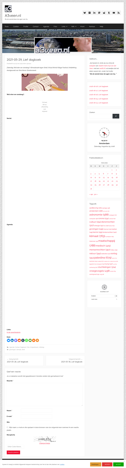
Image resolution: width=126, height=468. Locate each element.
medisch (103, 245)
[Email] (30, 340)
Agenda (46, 26)
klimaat (19, 349)
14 (108, 177)
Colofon (16, 26)
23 (117, 181)
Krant (82, 26)
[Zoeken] (116, 116)
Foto (55, 26)
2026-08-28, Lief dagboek (98, 86)
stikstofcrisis (114, 261)
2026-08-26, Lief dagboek (98, 95)
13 (104, 177)
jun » (96, 194)
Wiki (72, 26)
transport (100, 264)
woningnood (94, 274)
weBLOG (103, 68)
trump (109, 264)
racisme (93, 261)
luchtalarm (109, 236)
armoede (106, 211)
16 (117, 177)
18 (95, 181)
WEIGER (107, 464)
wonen (113, 271)
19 (99, 181)
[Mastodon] (15, 340)
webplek (92, 66)
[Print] (33, 340)
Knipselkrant (34, 347)
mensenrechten (99, 249)
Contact (36, 26)
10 (91, 177)
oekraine (105, 254)
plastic (114, 258)
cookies (62, 464)
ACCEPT (118, 464)
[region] (63, 464)
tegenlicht (93, 264)
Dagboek (23, 347)
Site (8, 422)
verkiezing (93, 267)
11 (95, 177)
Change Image (44, 443)
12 (99, 177)
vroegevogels (99, 271)
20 (104, 181)
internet (108, 229)
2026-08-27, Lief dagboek (98, 90)
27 (104, 185)
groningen (12, 349)
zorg (102, 274)
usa (115, 264)
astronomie (99, 214)
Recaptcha (11, 435)
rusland (101, 261)
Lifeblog (41, 347)
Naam (9, 410)
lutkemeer (93, 241)
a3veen (28, 63)
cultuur (95, 222)
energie (99, 226)
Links (63, 26)
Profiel (25, 26)
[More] (37, 340)
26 (100, 185)
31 (91, 189)
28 (108, 185)
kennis (97, 232)
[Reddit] (19, 340)
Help (101, 26)
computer (93, 218)
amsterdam (96, 211)
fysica (111, 225)
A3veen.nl (13, 15)
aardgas (106, 208)
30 (117, 185)
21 (108, 181)
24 (91, 185)
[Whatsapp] (26, 340)
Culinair (17, 347)
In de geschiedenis (13, 332)
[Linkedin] (12, 340)
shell (23, 349)
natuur (95, 253)
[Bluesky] (8, 340)
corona (103, 218)
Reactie (10, 381)
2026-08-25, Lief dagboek (98, 99)
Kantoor (92, 26)
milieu (114, 250)
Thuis (6, 26)
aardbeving (95, 208)
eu (106, 225)
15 (112, 177)
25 (95, 185)
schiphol (107, 261)
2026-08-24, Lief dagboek (98, 103)
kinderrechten (110, 232)
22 (112, 181)
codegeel (113, 215)
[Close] (124, 461)
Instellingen (95, 464)
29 (112, 185)
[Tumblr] (23, 340)
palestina (103, 257)
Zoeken (92, 112)
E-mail (9, 416)
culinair (112, 218)
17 (91, 181)
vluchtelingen (107, 267)
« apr (91, 194)
